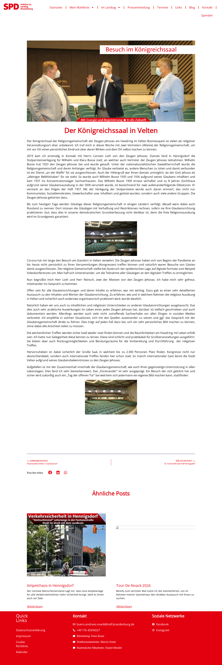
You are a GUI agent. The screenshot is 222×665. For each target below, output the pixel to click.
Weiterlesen (34, 606)
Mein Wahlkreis (79, 7)
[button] (50, 473)
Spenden (207, 15)
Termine (162, 7)
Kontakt (207, 7)
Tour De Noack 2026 (133, 585)
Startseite (56, 7)
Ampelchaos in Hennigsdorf (50, 585)
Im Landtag (108, 7)
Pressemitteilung (139, 7)
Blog (192, 7)
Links (178, 7)
